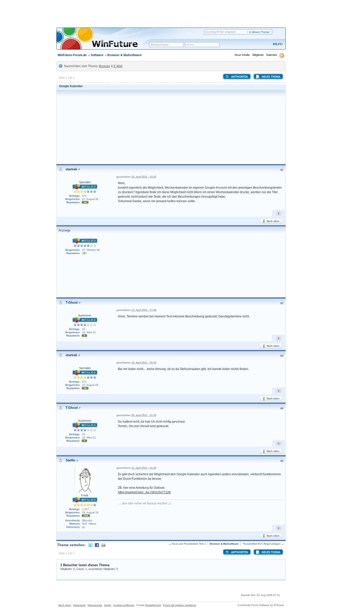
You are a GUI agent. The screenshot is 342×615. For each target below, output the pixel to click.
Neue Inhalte (242, 54)
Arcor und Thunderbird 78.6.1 (189, 543)
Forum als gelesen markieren (179, 605)
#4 (281, 408)
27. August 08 (90, 199)
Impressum (79, 605)
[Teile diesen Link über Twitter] (90, 545)
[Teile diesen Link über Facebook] (97, 545)
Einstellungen (153, 605)
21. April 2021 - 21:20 (143, 467)
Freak (84, 495)
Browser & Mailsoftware (124, 55)
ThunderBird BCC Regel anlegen (262, 543)
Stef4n (70, 460)
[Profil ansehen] (79, 169)
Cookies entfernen (123, 605)
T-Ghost (72, 302)
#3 (281, 355)
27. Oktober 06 (91, 250)
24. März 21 (89, 332)
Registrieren (257, 44)
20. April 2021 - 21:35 (143, 415)
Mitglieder (258, 54)
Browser (104, 66)
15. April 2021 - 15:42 (143, 176)
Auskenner (84, 315)
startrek (71, 169)
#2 (281, 303)
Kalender (271, 54)
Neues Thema (270, 76)
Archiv (107, 605)
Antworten (239, 76)
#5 (281, 460)
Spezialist (85, 182)
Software (97, 55)
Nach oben (272, 221)
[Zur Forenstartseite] (104, 42)
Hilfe (277, 44)
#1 (281, 169)
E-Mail (118, 66)
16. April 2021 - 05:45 (143, 362)
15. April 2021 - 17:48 (143, 310)
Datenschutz (95, 605)
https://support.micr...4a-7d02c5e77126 (144, 492)
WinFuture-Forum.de (72, 55)
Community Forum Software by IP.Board (261, 605)
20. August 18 (90, 512)
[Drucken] (103, 545)
